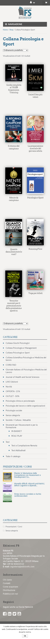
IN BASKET (16, 431)
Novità (9, 387)
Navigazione (15, 24)
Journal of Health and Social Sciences (22, 377)
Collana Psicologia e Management (21, 348)
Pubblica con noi (10, 594)
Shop (11, 30)
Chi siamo (7, 580)
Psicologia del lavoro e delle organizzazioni (25, 406)
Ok (25, 636)
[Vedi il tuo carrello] (44, 3)
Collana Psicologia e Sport (18, 353)
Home (5, 30)
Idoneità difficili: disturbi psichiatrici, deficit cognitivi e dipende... (29, 483)
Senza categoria (13, 415)
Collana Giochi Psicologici (18, 343)
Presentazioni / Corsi (14, 527)
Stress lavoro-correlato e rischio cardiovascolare (27, 493)
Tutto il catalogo (13, 456)
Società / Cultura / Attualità (18, 420)
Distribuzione (9, 590)
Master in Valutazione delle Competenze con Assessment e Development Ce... (27, 473)
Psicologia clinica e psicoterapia (20, 401)
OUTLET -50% (12, 396)
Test (7, 442)
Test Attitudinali (18, 450)
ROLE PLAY (16, 436)
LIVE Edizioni (12, 382)
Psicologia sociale (14, 411)
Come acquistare (10, 587)
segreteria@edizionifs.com (22, 567)
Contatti (6, 583)
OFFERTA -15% (13, 391)
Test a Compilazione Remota (24, 446)
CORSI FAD (11, 365)
